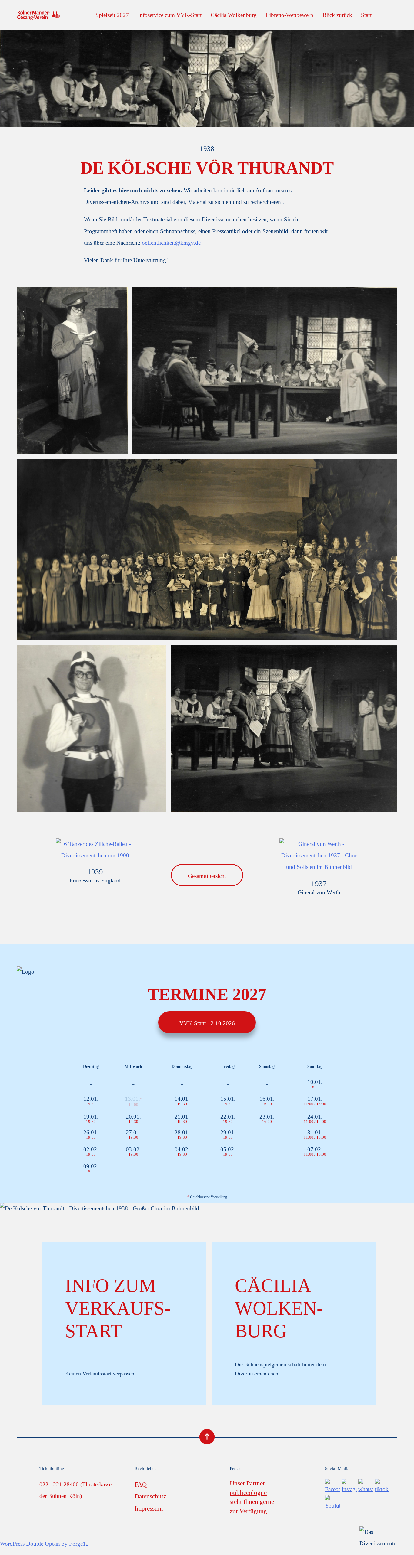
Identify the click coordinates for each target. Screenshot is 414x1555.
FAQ (141, 1484)
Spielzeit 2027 (112, 15)
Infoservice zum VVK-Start (170, 15)
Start (366, 15)
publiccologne (248, 1492)
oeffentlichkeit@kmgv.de (171, 243)
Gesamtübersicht (207, 876)
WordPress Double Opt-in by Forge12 (44, 1543)
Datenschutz (150, 1496)
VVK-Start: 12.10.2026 (207, 1023)
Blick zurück (337, 15)
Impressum (149, 1508)
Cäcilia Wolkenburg (234, 15)
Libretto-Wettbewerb (289, 15)
